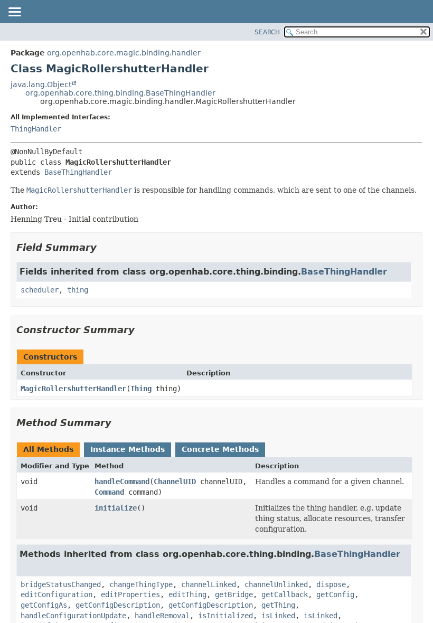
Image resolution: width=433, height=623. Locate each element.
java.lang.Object (41, 84)
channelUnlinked (276, 584)
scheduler (40, 290)
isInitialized (225, 615)
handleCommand (122, 481)
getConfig (335, 594)
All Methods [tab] (48, 449)
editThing (187, 594)
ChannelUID (175, 481)
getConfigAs (44, 605)
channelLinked (208, 584)
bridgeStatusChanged (61, 584)
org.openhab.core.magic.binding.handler (124, 53)
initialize (116, 508)
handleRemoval (162, 615)
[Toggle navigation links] (14, 12)
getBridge (234, 594)
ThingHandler (36, 129)
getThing (278, 605)
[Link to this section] (104, 247)
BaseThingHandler (78, 172)
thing (77, 290)
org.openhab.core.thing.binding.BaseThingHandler (120, 93)
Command (109, 492)
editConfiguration (56, 594)
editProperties (130, 594)
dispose (331, 584)
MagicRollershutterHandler (73, 388)
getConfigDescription (118, 605)
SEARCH (267, 32)
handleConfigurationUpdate (73, 615)
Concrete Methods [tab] (220, 449)
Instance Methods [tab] (127, 449)
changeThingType (141, 584)
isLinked (278, 615)
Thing (141, 388)
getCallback (284, 594)
